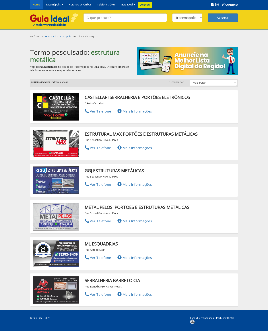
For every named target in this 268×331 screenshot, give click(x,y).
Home (36, 4)
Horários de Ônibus (80, 4)
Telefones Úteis (106, 4)
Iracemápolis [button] (53, 4)
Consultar (223, 17)
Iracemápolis (65, 36)
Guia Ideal (50, 36)
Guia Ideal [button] (127, 4)
